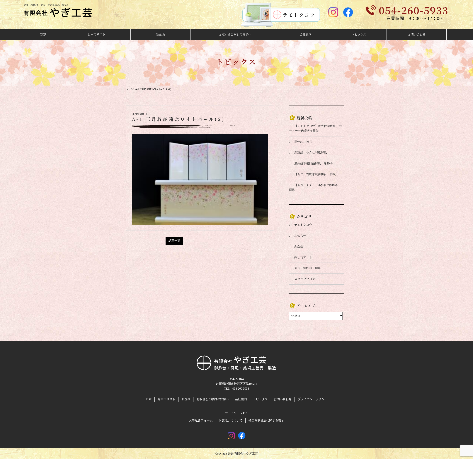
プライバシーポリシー (312, 399)
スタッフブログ (304, 279)
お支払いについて (230, 420)
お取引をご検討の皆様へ (235, 34)
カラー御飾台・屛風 (307, 268)
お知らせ (300, 235)
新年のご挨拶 (303, 141)
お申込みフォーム (201, 420)
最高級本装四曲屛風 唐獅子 (313, 163)
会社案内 (306, 34)
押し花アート (303, 257)
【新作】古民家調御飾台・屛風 (315, 174)
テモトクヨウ (303, 224)
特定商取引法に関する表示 (266, 420)
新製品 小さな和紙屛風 (310, 152)
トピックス (359, 34)
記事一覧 (174, 240)
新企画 (160, 34)
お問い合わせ (417, 34)
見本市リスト (96, 34)
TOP (43, 34)
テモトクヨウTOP (236, 412)
